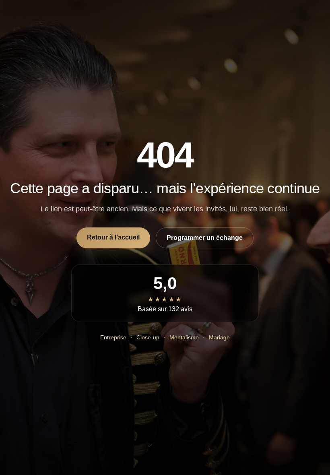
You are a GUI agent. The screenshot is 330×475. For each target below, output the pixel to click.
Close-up (147, 337)
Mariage (219, 337)
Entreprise (113, 337)
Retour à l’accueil (113, 237)
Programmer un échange (205, 237)
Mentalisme (184, 337)
